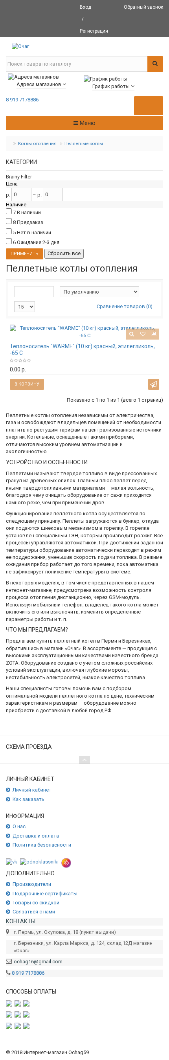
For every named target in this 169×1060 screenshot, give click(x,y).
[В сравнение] (153, 334)
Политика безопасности (42, 845)
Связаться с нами (34, 912)
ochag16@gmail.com (38, 961)
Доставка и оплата (36, 836)
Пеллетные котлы (83, 143)
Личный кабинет (32, 790)
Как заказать (28, 799)
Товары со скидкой (36, 903)
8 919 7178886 (22, 100)
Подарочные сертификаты (45, 893)
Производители (32, 884)
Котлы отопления (37, 143)
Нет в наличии (34, 232)
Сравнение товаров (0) (124, 306)
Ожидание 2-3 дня (38, 242)
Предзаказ (30, 222)
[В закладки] (142, 334)
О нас (19, 826)
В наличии (29, 212)
